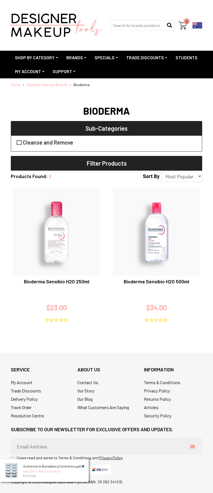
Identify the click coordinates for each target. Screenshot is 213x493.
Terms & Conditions (162, 382)
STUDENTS (186, 57)
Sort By (151, 176)
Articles (151, 407)
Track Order (21, 407)
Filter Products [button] (107, 163)
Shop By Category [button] (35, 57)
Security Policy (157, 415)
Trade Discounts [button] (145, 57)
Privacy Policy (157, 390)
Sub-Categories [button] (106, 128)
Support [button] (62, 71)
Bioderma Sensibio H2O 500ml (156, 281)
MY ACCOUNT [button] (28, 71)
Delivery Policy (24, 399)
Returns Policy (157, 399)
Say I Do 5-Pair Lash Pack (41, 471)
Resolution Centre (27, 415)
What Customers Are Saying (103, 407)
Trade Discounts (26, 390)
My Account (21, 382)
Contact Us (87, 382)
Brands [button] (74, 57)
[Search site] (169, 25)
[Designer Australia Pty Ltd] (56, 25)
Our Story (85, 390)
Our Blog (85, 399)
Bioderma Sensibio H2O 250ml (56, 281)
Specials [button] (105, 57)
